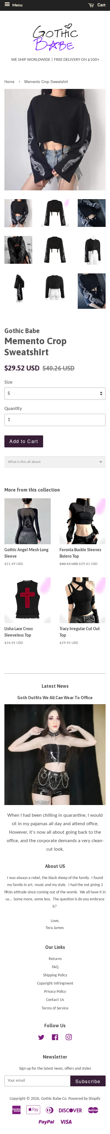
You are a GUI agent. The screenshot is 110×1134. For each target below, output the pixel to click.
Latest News (55, 686)
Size (8, 382)
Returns (55, 959)
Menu (17, 5)
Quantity (13, 408)
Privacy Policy (55, 992)
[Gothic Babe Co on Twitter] (41, 1039)
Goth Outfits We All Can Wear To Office (55, 697)
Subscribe (88, 1081)
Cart (101, 5)
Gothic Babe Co (53, 1099)
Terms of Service (55, 1008)
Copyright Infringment (55, 983)
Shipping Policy (55, 975)
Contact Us (55, 1000)
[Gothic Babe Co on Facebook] (55, 1039)
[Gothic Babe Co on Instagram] (68, 1039)
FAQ (55, 967)
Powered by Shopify (84, 1099)
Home (9, 81)
